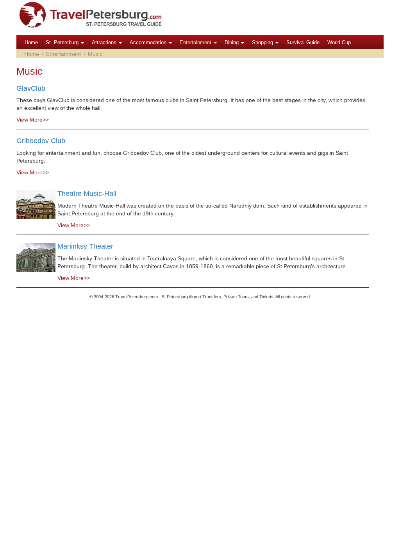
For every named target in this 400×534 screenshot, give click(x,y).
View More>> (32, 119)
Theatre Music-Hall (86, 193)
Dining (232, 42)
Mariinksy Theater (85, 246)
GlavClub (30, 88)
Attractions (105, 42)
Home (31, 42)
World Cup (339, 42)
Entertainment (196, 42)
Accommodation (149, 42)
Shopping (263, 42)
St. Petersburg (63, 42)
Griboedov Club (40, 141)
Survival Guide (303, 42)
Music (95, 54)
